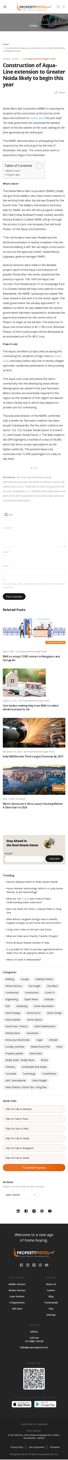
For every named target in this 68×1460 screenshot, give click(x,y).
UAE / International (15, 1080)
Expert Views (31, 999)
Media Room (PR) (40, 1046)
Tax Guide (10, 1073)
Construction (32, 992)
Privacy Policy (17, 1447)
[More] (56, 93)
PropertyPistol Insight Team (40, 58)
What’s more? (13, 170)
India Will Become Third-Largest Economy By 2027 (33, 756)
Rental (44, 1060)
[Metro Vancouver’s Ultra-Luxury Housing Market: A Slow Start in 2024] (34, 780)
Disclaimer (55, 1447)
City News (52, 985)
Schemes (10, 1066)
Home (6, 44)
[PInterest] (40, 1265)
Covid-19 (50, 992)
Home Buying (12, 1012)
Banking (9, 979)
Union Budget (39, 1080)
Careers (51, 1290)
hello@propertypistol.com (34, 1347)
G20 (7, 1006)
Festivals (49, 999)
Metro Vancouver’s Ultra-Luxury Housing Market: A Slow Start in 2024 (33, 805)
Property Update (14, 1053)
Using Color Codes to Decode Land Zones (29, 929)
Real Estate (36, 1053)
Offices (34, 1331)
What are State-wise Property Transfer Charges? (32, 936)
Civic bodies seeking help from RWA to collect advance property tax (31, 707)
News (59, 1046)
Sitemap (51, 1314)
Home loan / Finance (16, 1026)
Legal (39, 1039)
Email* (9, 853)
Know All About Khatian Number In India (27, 942)
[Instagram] (34, 1265)
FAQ (51, 1308)
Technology (29, 1073)
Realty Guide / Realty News (19, 1060)
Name (6, 551)
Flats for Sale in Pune (17, 1118)
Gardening (21, 1006)
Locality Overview (14, 1046)
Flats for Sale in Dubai (17, 1157)
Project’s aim (13, 174)
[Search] (58, 7)
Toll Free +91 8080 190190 (34, 1339)
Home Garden (12, 1019)
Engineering (11, 999)
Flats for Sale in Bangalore (20, 1148)
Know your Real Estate (17, 1039)
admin (22, 798)
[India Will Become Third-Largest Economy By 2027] (34, 733)
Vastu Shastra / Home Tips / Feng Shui (26, 1087)
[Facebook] (21, 1265)
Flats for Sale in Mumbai (19, 1109)
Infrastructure (12, 1033)
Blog (51, 1296)
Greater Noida (37, 118)
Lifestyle (53, 1039)
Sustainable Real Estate (34, 1066)
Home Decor (33, 1012)
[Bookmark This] (8, 514)
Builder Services (17, 1284)
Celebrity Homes (44, 979)
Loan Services (17, 1296)
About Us (51, 1284)
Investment (33, 1033)
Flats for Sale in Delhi (17, 1128)
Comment (8, 528)
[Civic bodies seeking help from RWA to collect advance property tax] (34, 683)
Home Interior (34, 1019)
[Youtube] (47, 1265)
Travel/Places (49, 1073)
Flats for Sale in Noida (17, 1138)
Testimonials (51, 1302)
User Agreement (36, 1447)
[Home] (5, 7)
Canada (25, 979)
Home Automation (44, 1006)
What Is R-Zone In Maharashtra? (23, 959)
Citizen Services (13, 985)
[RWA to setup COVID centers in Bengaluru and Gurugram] (34, 632)
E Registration (17, 1302)
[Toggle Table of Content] (37, 166)
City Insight (34, 985)
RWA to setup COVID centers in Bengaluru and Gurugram (31, 658)
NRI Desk (17, 1308)
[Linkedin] (28, 1265)
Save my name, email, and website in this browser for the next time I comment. (34, 585)
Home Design (54, 1012)
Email (6, 565)
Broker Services (17, 1290)
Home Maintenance (44, 1026)
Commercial (11, 992)
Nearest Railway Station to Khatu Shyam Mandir (32, 881)
